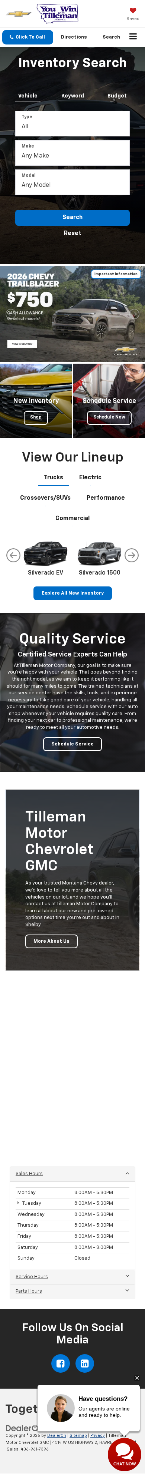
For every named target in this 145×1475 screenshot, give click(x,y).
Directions (74, 37)
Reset (72, 234)
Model (29, 175)
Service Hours (32, 1276)
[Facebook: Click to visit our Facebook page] (60, 1363)
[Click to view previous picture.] (11, 314)
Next (131, 555)
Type (27, 117)
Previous (13, 555)
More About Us (51, 941)
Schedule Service (72, 744)
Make (28, 146)
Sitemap (78, 1435)
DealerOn (56, 1435)
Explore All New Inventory (73, 593)
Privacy (97, 1435)
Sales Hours (29, 1173)
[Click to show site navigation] (133, 37)
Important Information (116, 274)
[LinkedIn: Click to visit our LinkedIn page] (84, 1363)
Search (72, 218)
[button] (27, 37)
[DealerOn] (25, 1428)
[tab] (28, 94)
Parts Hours (29, 1291)
